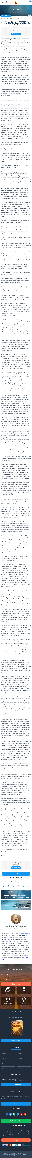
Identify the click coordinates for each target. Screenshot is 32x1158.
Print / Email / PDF (16, 877)
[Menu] (2, 2)
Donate (16, 1140)
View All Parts (17, 33)
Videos (4, 1063)
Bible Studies (7, 15)
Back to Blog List (16, 874)
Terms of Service (23, 1154)
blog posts (26, 933)
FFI (19, 1063)
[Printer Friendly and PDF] (29, 16)
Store (3, 1068)
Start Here (16, 984)
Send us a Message (16, 1084)
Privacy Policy (13, 1154)
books (8, 939)
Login (16, 1156)
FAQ (19, 1068)
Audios (20, 1058)
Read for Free (16, 1040)
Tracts (4, 1058)
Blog (19, 1053)
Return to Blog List (16, 12)
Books (4, 1053)
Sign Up (16, 1104)
